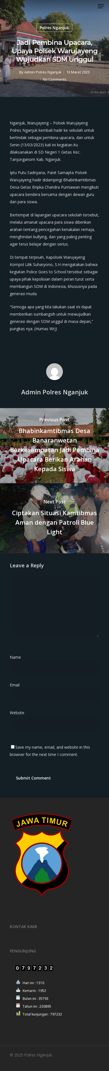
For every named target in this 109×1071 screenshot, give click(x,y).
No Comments (55, 79)
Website (17, 712)
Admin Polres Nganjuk (42, 72)
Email (16, 685)
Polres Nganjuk (54, 27)
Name (17, 657)
